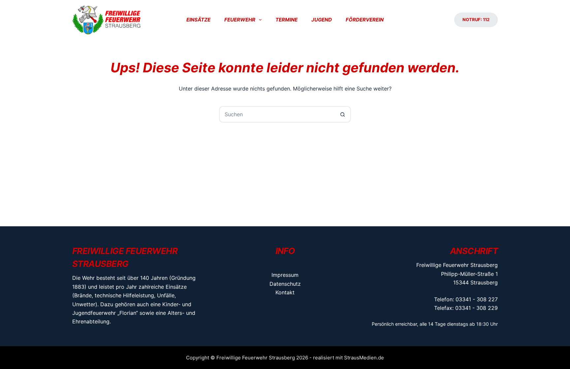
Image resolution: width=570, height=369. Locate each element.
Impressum (285, 275)
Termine (286, 20)
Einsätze (198, 20)
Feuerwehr (239, 20)
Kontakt (285, 292)
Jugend (321, 20)
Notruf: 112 (476, 19)
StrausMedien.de (364, 357)
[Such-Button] (342, 114)
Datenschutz (285, 283)
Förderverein (365, 20)
